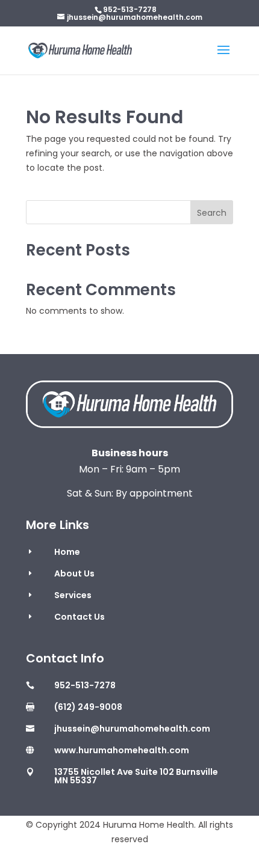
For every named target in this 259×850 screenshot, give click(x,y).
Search (211, 213)
